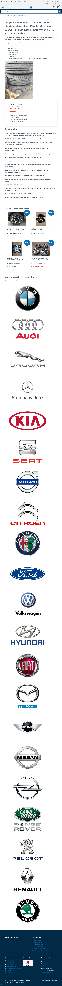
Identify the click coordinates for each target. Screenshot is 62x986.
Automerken (16, 15)
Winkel (10, 15)
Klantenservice (56, 3)
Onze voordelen (39, 946)
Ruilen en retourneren (14, 968)
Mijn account (48, 3)
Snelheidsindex (38, 942)
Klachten (9, 970)
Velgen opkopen (47, 1)
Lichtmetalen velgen (40, 950)
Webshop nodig (46, 980)
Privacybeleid (11, 964)
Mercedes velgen (26, 15)
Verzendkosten (11, 966)
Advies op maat (38, 944)
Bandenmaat (38, 940)
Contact (9, 972)
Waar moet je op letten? (41, 948)
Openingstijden (56, 1)
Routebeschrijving (46, 972)
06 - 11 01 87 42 (47, 961)
